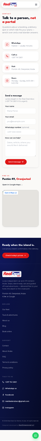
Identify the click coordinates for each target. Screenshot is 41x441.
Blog (4, 326)
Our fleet (5, 309)
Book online (7, 331)
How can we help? (13, 138)
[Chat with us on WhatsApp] (35, 435)
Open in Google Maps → (12, 185)
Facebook (9, 395)
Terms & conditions (9, 362)
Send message (14, 162)
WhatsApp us (11, 388)
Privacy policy (7, 368)
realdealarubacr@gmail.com (17, 401)
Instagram (9, 408)
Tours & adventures (10, 315)
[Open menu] (36, 4)
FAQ (4, 357)
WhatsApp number (17, 127)
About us (5, 320)
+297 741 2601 (11, 382)
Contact (5, 346)
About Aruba (7, 351)
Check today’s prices (14, 255)
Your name (9, 106)
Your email (9, 117)
